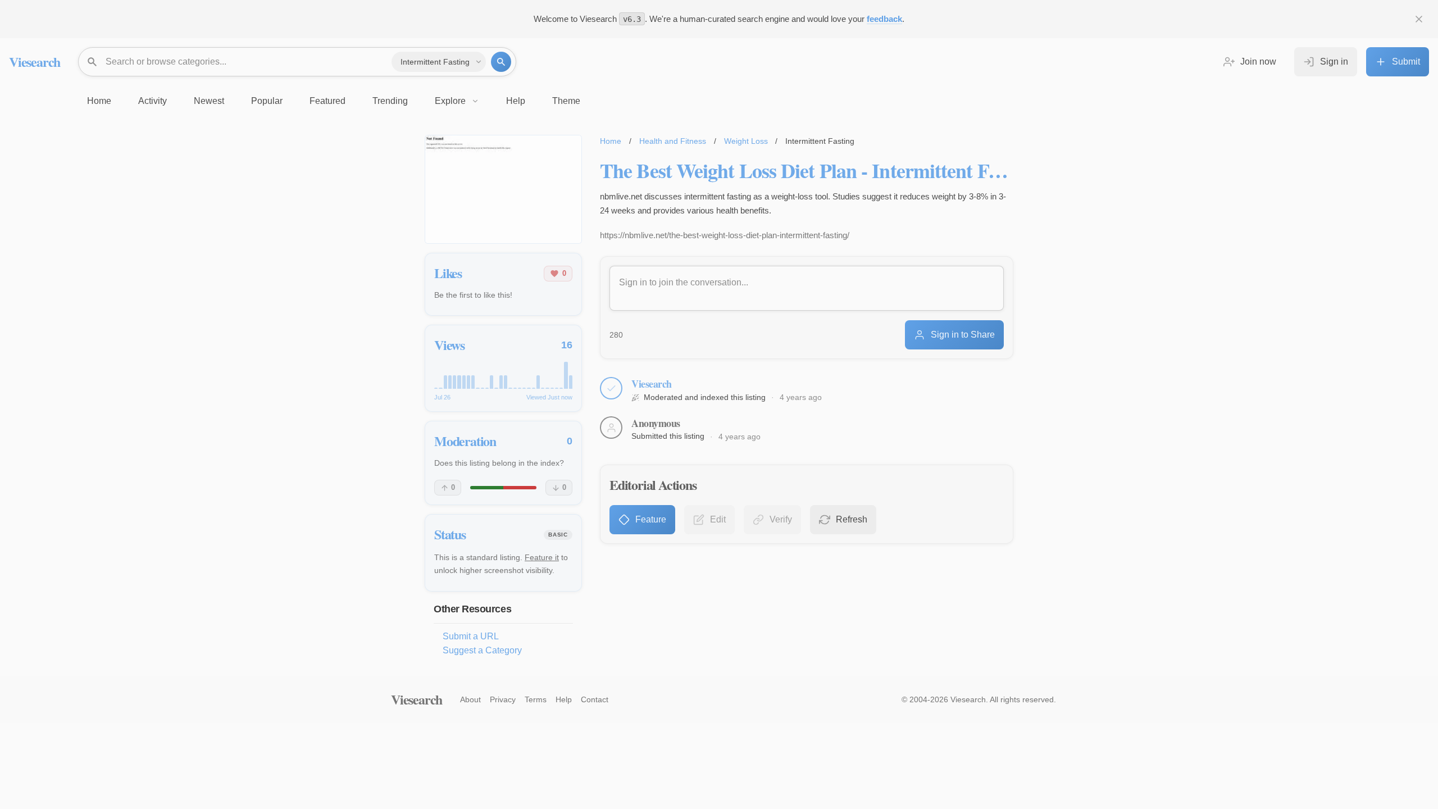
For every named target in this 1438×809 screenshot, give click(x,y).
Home (610, 141)
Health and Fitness (672, 141)
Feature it (542, 557)
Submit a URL (471, 636)
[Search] (501, 62)
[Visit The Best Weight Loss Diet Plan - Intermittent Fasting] (503, 189)
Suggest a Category (482, 650)
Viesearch (34, 61)
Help (564, 699)
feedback (884, 19)
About (470, 699)
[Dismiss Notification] (1419, 19)
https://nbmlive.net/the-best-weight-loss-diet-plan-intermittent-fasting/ (724, 235)
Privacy (503, 699)
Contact (594, 699)
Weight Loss (746, 141)
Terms (536, 699)
